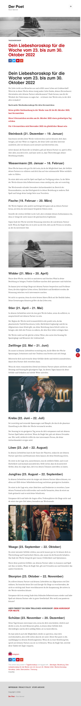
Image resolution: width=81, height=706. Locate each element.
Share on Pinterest (17, 60)
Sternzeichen (25, 669)
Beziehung (61, 665)
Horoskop (11, 669)
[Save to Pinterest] (78, 355)
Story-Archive (38, 687)
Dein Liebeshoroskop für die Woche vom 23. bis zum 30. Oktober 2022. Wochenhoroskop (38, 666)
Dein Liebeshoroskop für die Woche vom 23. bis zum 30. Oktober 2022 (36, 49)
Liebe (18, 669)
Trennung (33, 669)
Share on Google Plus (21, 60)
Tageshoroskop (14, 40)
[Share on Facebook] (78, 350)
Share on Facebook (10, 60)
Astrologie (53, 665)
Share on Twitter (14, 60)
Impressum (13, 687)
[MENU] (71, 6)
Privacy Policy (25, 687)
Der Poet (16, 6)
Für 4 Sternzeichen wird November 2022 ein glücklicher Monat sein (37, 126)
